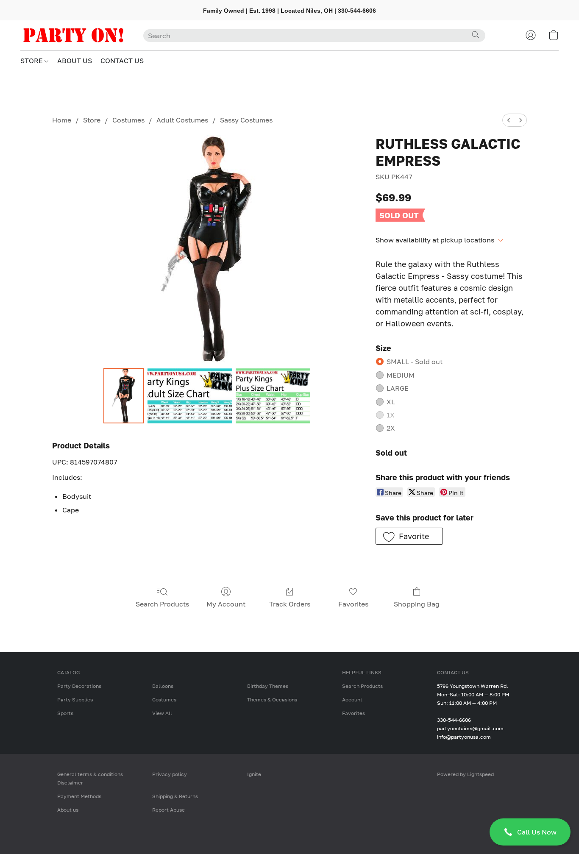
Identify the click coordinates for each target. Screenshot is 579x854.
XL (391, 402)
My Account (225, 604)
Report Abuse (168, 810)
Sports (65, 713)
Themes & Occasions (272, 699)
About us (67, 810)
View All (162, 713)
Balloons (162, 686)
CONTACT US (122, 60)
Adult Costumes (182, 120)
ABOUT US (74, 60)
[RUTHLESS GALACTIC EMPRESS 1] (190, 395)
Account (352, 699)
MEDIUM (401, 375)
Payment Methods (79, 796)
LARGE (398, 388)
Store (91, 120)
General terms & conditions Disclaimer (90, 778)
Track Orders (289, 604)
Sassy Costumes (246, 120)
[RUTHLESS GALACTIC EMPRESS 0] (123, 395)
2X (391, 428)
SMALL (415, 361)
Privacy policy (169, 774)
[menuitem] (509, 120)
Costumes (128, 120)
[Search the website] (475, 35)
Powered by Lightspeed (465, 774)
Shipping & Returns (175, 796)
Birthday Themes (267, 686)
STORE (32, 60)
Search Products (162, 604)
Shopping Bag (417, 604)
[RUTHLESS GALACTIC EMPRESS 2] (273, 395)
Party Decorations (79, 686)
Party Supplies (75, 699)
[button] (530, 832)
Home (61, 120)
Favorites (353, 604)
